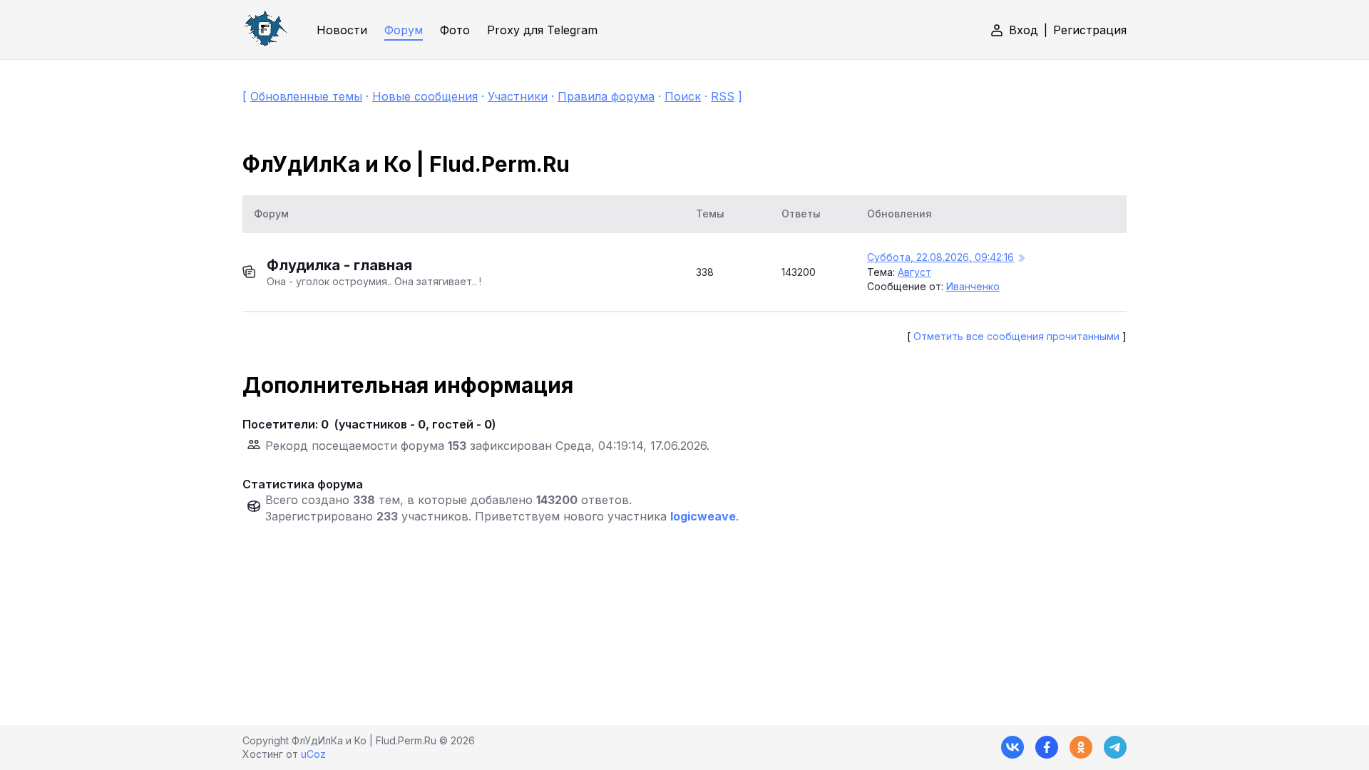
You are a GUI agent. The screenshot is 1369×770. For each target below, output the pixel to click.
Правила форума (606, 96)
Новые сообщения (425, 96)
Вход (1023, 30)
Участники (518, 96)
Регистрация (1090, 30)
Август (914, 272)
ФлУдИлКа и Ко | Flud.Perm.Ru (406, 164)
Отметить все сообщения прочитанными (1016, 336)
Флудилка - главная (339, 265)
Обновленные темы (306, 96)
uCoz (313, 754)
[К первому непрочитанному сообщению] (1021, 258)
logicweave (703, 516)
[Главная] (265, 29)
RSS (722, 96)
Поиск (683, 96)
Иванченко (973, 286)
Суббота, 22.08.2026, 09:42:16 (940, 257)
